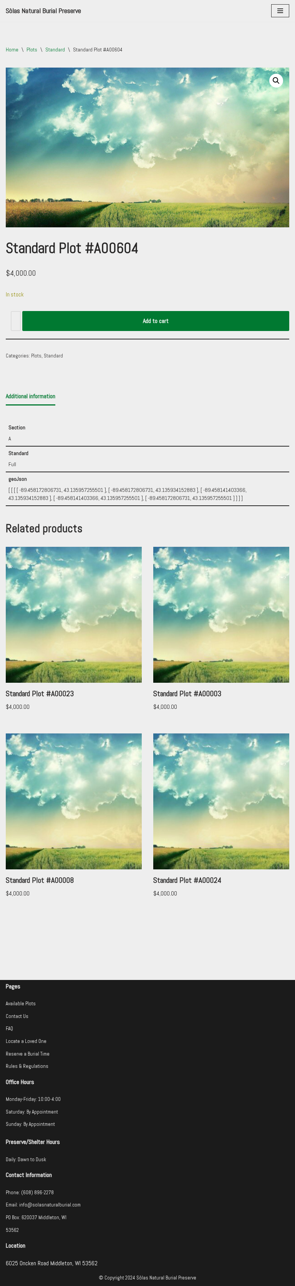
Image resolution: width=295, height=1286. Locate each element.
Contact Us (17, 1016)
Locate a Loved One (26, 1041)
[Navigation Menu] (280, 10)
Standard (55, 49)
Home (12, 49)
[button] (276, 81)
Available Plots (21, 1003)
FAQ (9, 1028)
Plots (32, 49)
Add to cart (156, 321)
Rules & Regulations (27, 1066)
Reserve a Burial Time (28, 1054)
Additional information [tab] (30, 396)
